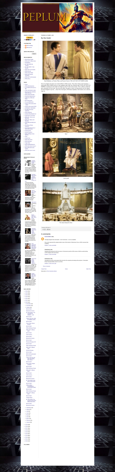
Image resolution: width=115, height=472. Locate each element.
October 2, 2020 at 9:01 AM (50, 263)
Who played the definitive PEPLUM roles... (30, 92)
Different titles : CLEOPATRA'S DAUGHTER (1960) (31, 386)
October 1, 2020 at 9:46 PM (50, 254)
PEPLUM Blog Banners (30, 144)
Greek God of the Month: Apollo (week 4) (33, 261)
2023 (26, 296)
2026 (26, 291)
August (28, 409)
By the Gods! (29, 309)
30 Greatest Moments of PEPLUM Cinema (30, 128)
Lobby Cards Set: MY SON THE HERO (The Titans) (30, 358)
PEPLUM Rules (28, 141)
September (28, 407)
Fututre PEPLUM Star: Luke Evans (33, 275)
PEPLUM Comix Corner (30, 150)
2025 (26, 293)
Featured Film (28, 130)
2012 (26, 437)
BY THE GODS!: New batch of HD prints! (30, 381)
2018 (26, 426)
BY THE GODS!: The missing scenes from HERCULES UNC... (31, 400)
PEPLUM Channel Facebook (29, 75)
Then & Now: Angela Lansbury (30, 364)
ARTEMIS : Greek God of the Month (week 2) (33, 231)
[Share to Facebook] (48, 229)
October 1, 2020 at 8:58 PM (50, 245)
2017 (26, 428)
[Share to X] (46, 229)
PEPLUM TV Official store (30, 61)
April (27, 416)
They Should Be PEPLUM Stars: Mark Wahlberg (33, 246)
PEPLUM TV (29, 47)
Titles (26, 136)
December (28, 303)
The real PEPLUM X (29, 102)
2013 (26, 435)
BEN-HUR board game (31, 354)
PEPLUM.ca (27, 78)
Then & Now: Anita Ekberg (33, 191)
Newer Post (43, 269)
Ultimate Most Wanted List (30, 113)
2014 (26, 433)
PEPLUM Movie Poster (31, 328)
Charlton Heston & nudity (33, 162)
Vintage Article (29, 397)
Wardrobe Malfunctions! (30, 96)
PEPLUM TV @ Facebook (30, 77)
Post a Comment (46, 266)
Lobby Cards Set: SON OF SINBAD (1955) (31, 319)
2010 (26, 441)
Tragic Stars (27, 142)
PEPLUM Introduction (29, 86)
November (28, 305)
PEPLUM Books (28, 112)
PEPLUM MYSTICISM (29, 94)
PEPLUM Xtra (28, 71)
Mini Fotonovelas (28, 100)
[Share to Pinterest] (49, 229)
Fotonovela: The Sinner (30, 115)
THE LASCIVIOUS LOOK (30, 90)
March (27, 418)
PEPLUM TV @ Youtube (30, 69)
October (28, 307)
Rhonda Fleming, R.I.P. (31, 342)
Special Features (28, 132)
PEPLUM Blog (30, 45)
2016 (26, 430)
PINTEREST (27, 62)
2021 (26, 300)
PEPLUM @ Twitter (29, 72)
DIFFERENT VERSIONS (30, 108)
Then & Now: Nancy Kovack (30, 324)
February (28, 420)
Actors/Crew (27, 138)
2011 (26, 439)
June (27, 413)
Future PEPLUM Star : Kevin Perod (33, 216)
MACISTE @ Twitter (29, 59)
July (27, 411)
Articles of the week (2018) (30, 106)
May (27, 414)
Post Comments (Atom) (52, 271)
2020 (26, 302)
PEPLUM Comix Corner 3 (30, 146)
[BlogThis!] (45, 229)
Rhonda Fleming (29, 350)
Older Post (88, 269)
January (28, 422)
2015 (26, 431)
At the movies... (29, 334)
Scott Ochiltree (48, 236)
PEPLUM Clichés (28, 139)
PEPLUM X (33, 202)
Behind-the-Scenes (30, 310)
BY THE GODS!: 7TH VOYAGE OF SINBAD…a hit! (30, 313)
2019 (26, 424)
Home (66, 269)
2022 (26, 298)
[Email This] (43, 229)
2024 (26, 294)
